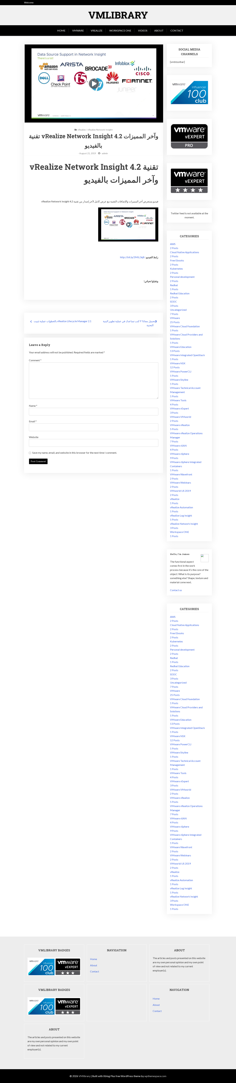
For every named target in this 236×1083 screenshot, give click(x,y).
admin (105, 153)
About (159, 30)
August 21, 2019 (87, 153)
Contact (176, 30)
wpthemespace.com (155, 1076)
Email (33, 421)
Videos (142, 30)
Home (61, 30)
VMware (78, 30)
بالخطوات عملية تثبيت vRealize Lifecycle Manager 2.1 (62, 321)
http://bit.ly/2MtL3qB (132, 257)
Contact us (176, 590)
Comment (35, 360)
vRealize (96, 30)
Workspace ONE (120, 30)
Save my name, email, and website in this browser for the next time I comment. (74, 452)
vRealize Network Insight (100, 129)
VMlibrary (118, 14)
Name (33, 405)
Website (33, 437)
